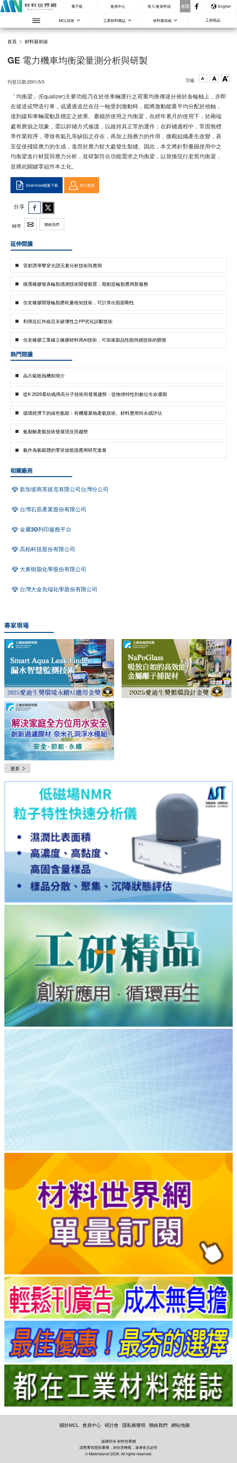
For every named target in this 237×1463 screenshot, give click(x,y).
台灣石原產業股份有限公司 (52, 509)
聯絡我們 (51, 224)
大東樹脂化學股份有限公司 (52, 569)
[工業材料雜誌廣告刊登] (118, 1342)
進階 (185, 6)
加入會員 (87, 185)
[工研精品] (118, 966)
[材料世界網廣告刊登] (118, 1298)
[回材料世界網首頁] (28, 6)
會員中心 (117, 6)
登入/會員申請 (159, 6)
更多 (15, 768)
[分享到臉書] (34, 207)
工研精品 (213, 20)
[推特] (48, 207)
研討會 (111, 1425)
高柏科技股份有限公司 (46, 549)
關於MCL (69, 1425)
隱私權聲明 (133, 1425)
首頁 (12, 41)
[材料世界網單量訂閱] (118, 1214)
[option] (118, 843)
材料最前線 (36, 41)
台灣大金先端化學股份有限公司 (58, 589)
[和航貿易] (118, 842)
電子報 (76, 6)
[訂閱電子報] (118, 1090)
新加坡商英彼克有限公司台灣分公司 (63, 489)
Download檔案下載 (42, 185)
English (224, 6)
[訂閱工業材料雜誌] (118, 1386)
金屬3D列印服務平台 (44, 529)
